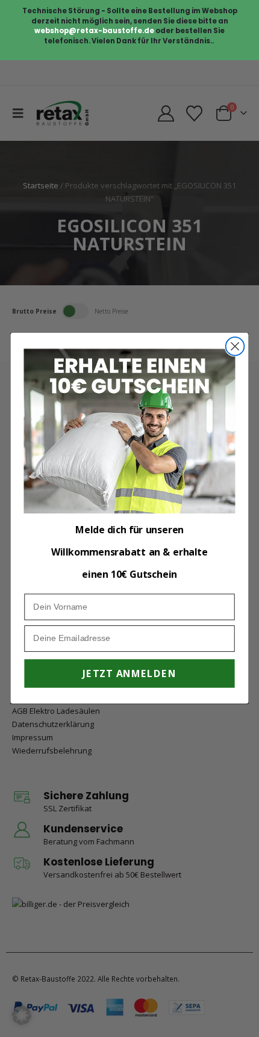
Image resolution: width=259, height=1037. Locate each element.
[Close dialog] (235, 346)
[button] (21, 1015)
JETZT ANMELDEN (129, 673)
